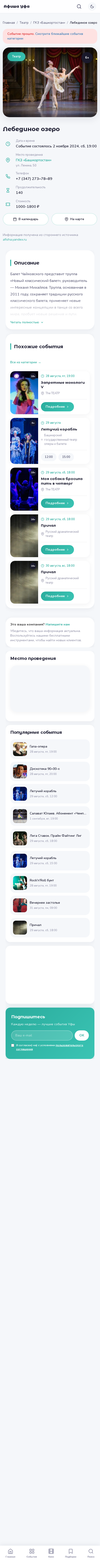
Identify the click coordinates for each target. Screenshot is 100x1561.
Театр (24, 22)
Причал (48, 525)
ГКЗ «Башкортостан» (49, 22)
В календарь (28, 219)
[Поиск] (79, 6)
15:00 (66, 457)
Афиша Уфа (17, 6)
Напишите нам (58, 624)
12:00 (49, 457)
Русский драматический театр (62, 534)
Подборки (70, 1556)
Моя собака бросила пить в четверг (62, 481)
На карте (77, 219)
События (32, 1556)
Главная (9, 22)
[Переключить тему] (92, 6)
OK (81, 1035)
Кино (51, 1556)
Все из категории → (25, 362)
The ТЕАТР (53, 393)
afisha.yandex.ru (15, 239)
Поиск (90, 1556)
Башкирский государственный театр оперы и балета (60, 439)
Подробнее (55, 406)
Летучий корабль (59, 429)
